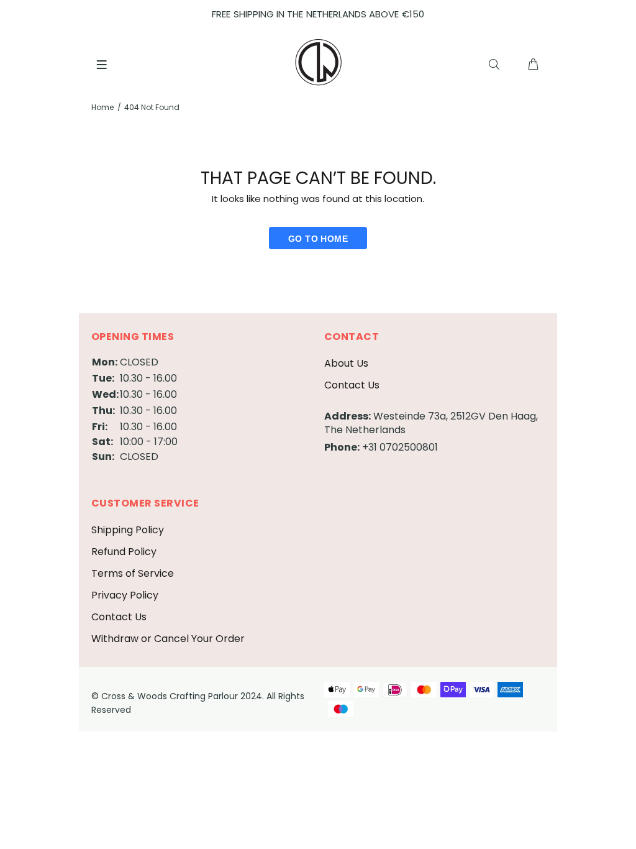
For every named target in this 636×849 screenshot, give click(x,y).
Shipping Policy (127, 530)
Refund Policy (124, 551)
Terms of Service (132, 573)
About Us (346, 363)
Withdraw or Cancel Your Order (168, 638)
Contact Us (351, 385)
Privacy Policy (124, 595)
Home (102, 107)
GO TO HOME (318, 239)
